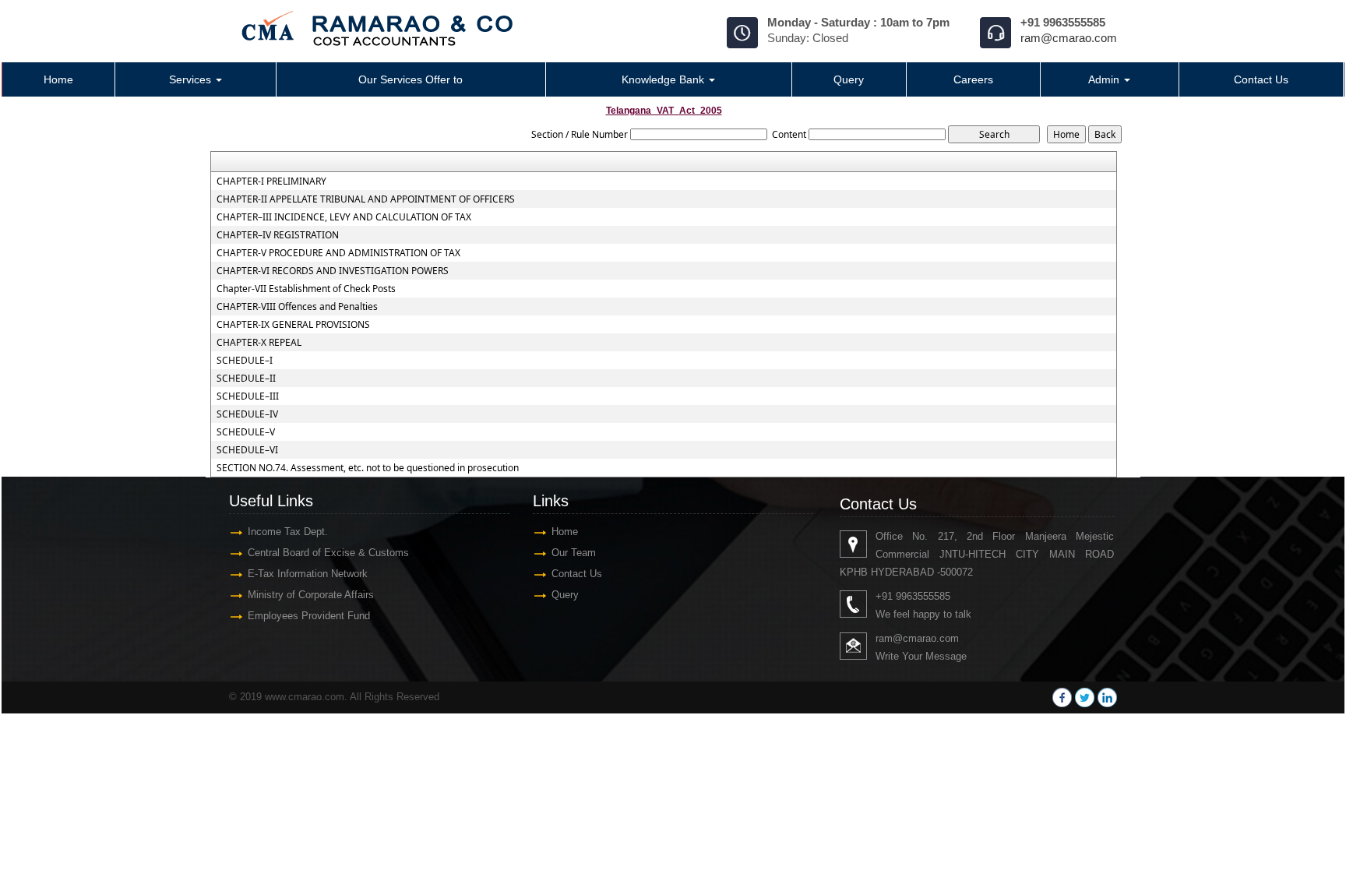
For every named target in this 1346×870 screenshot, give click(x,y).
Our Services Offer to (410, 79)
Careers (973, 79)
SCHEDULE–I (245, 360)
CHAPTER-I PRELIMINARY (271, 181)
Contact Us (1261, 79)
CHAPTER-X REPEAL (259, 342)
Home (58, 79)
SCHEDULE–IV (247, 414)
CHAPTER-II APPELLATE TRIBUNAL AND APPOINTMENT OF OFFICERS (366, 199)
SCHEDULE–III (248, 396)
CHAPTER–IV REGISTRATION (278, 235)
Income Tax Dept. (288, 531)
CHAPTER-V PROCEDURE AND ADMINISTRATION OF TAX (338, 253)
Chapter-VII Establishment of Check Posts (306, 289)
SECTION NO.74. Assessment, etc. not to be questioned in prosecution (368, 468)
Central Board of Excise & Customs (328, 552)
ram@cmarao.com (1068, 37)
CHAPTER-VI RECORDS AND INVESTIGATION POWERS (333, 271)
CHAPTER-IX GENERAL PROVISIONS (293, 325)
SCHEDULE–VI (247, 450)
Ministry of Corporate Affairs (311, 595)
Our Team (573, 552)
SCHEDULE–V (246, 432)
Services (191, 79)
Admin (1105, 79)
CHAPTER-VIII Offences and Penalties (297, 307)
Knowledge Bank (664, 79)
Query (848, 79)
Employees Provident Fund (309, 616)
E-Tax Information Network (308, 573)
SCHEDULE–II (246, 378)
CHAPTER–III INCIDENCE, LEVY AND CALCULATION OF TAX (344, 217)
